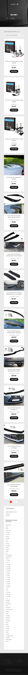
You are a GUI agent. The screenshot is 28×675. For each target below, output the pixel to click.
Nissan (7, 611)
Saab (7, 622)
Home (7, 18)
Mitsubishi (8, 607)
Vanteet (8, 515)
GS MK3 (8, 566)
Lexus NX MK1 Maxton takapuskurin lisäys (14, 370)
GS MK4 (8, 568)
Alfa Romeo (8, 525)
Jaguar (7, 549)
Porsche (8, 617)
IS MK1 (8, 572)
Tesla (7, 632)
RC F (8, 590)
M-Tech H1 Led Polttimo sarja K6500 (14, 62)
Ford (7, 541)
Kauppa (12, 18)
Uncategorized (9, 635)
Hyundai (8, 545)
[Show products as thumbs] (4, 31)
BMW (7, 528)
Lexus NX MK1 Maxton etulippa (14, 447)
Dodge (7, 538)
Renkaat (8, 513)
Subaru (7, 628)
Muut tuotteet (9, 609)
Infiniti (7, 547)
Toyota (7, 633)
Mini (7, 605)
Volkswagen (9, 639)
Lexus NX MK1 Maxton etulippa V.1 (14, 408)
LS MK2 (8, 581)
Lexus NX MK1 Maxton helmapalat (14, 485)
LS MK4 (8, 585)
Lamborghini (9, 555)
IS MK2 (8, 573)
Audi (7, 526)
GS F (8, 562)
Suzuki (7, 630)
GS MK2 (8, 564)
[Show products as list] (5, 31)
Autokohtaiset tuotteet (11, 511)
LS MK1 (8, 579)
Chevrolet (8, 530)
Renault (8, 618)
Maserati (8, 600)
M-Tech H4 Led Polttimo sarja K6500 (14, 139)
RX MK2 (8, 592)
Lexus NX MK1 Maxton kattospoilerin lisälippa (14, 331)
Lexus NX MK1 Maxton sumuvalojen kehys (14, 216)
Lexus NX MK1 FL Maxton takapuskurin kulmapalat (14, 293)
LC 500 (8, 577)
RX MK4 (8, 596)
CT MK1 (8, 560)
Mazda (7, 602)
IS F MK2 (8, 570)
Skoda (7, 626)
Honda (7, 543)
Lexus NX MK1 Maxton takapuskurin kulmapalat (14, 254)
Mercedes (8, 603)
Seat (7, 624)
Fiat (7, 540)
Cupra (7, 536)
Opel (7, 613)
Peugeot (8, 615)
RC (7, 588)
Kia (6, 553)
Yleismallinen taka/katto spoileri (14, 178)
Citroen (7, 534)
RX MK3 (8, 594)
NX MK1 (8, 587)
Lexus (7, 558)
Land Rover (8, 557)
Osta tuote (14, 71)
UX (7, 598)
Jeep (7, 551)
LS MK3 (8, 583)
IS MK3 (8, 575)
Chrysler (8, 532)
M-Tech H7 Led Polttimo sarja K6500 (14, 100)
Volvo (7, 641)
